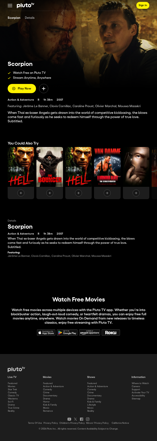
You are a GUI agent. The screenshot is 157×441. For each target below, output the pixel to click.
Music (46, 408)
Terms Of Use (35, 423)
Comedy (12, 392)
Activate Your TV (140, 392)
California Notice (120, 423)
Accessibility (138, 395)
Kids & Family (50, 405)
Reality (11, 411)
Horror (46, 402)
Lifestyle (91, 405)
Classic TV (13, 395)
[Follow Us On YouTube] (69, 419)
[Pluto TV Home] (25, 5)
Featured (12, 383)
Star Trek (12, 389)
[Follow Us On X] (75, 419)
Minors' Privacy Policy (97, 423)
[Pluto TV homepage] (16, 369)
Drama (11, 405)
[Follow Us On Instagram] (88, 419)
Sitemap (136, 398)
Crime (46, 392)
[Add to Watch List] (43, 88)
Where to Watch (140, 383)
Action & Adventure (53, 386)
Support (136, 389)
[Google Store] (67, 332)
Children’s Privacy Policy (72, 423)
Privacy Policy (50, 423)
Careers (136, 386)
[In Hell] (78, 173)
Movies (11, 386)
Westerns (13, 398)
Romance (48, 411)
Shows (91, 377)
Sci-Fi (11, 402)
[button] (10, 5)
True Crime (13, 408)
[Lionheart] (107, 173)
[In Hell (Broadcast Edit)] (21, 173)
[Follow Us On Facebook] (81, 419)
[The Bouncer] (49, 173)
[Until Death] (136, 173)
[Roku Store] (111, 332)
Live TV (12, 377)
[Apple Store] (46, 332)
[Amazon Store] (89, 332)
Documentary (50, 395)
